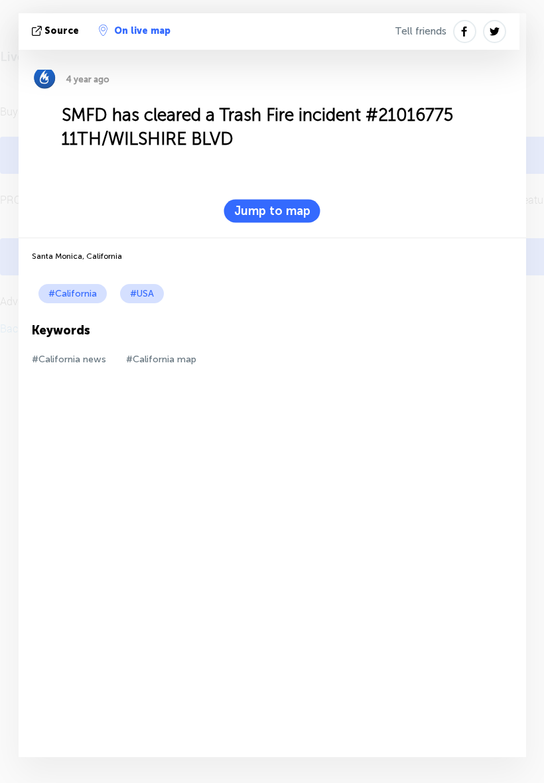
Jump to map (272, 211)
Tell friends (420, 31)
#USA (142, 293)
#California (72, 293)
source (61, 30)
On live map (142, 30)
